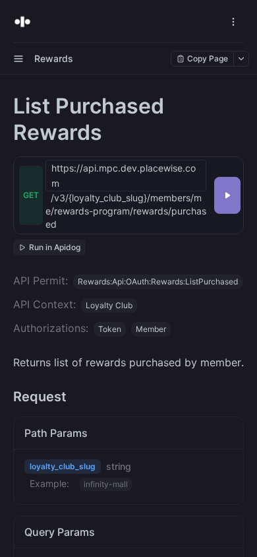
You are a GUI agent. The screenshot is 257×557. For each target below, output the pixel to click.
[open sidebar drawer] (18, 58)
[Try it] (227, 195)
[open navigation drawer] (233, 21)
